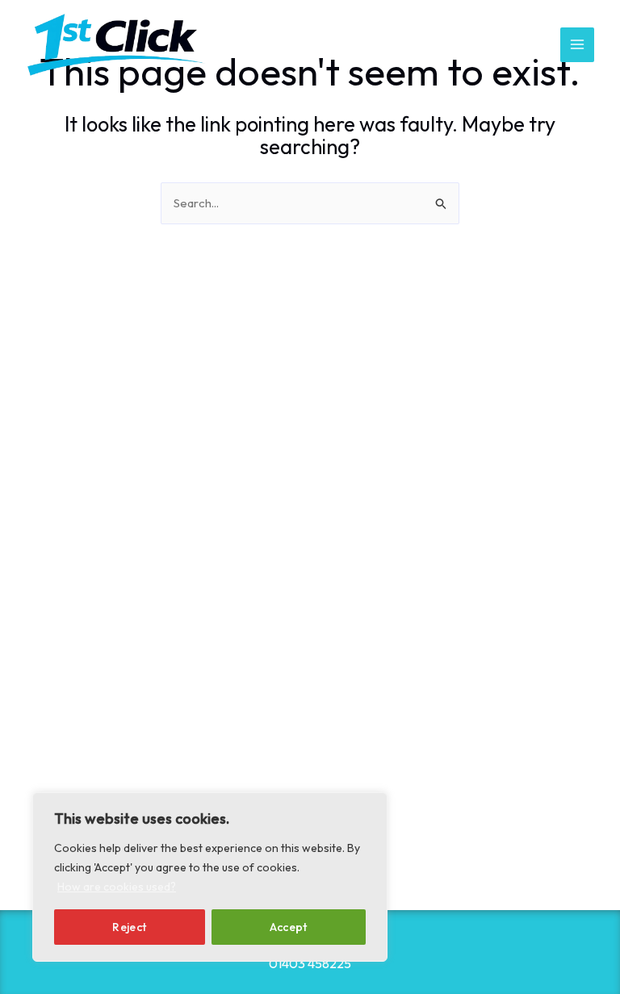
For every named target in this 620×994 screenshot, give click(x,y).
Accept (289, 927)
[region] (210, 877)
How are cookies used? (116, 886)
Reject (129, 927)
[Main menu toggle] (577, 44)
